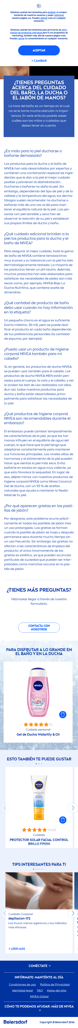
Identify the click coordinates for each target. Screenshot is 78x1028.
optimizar (59, 15)
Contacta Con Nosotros (39, 627)
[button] (62, 714)
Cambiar (40, 60)
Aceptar (39, 50)
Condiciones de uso (22, 984)
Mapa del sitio (56, 990)
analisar (52, 12)
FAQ (40, 990)
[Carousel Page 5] (44, 869)
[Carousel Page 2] (39, 763)
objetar (44, 18)
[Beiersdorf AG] (15, 1022)
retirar (21, 38)
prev (5, 808)
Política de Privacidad (55, 984)
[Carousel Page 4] (41, 869)
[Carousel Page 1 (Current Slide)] (36, 763)
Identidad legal (22, 990)
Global (39, 996)
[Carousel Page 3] (41, 763)
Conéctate (38, 966)
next (73, 808)
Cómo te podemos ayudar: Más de (39, 1006)
